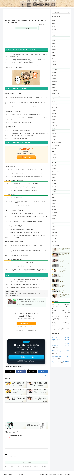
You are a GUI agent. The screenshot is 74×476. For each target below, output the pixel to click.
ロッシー (54, 238)
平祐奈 (53, 122)
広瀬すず (54, 194)
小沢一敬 (54, 67)
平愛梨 (53, 119)
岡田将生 (54, 61)
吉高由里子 (54, 235)
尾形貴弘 (54, 58)
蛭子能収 (54, 49)
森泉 (53, 221)
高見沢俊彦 (54, 125)
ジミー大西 (54, 104)
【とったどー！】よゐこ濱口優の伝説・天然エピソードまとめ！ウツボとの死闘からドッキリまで (60, 324)
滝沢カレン (54, 128)
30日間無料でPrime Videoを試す (26, 357)
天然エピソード (21, 366)
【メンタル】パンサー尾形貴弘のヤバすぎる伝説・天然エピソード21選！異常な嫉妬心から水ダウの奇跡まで (60, 318)
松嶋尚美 (54, 203)
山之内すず (54, 232)
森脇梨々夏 (54, 224)
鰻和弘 (53, 43)
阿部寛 (53, 40)
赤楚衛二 (54, 29)
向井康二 (54, 215)
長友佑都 (54, 151)
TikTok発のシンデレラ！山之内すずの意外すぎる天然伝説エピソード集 (60, 329)
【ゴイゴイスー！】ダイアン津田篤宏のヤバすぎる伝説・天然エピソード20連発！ (60, 306)
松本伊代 (54, 209)
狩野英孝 (54, 72)
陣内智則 (54, 116)
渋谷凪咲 (54, 99)
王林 (53, 52)
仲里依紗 (54, 157)
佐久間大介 (54, 90)
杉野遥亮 (54, 110)
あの (53, 37)
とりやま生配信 (55, 145)
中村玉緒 (54, 154)
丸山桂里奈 (54, 212)
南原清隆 (54, 160)
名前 (6, 450)
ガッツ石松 (54, 69)
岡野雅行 (54, 64)
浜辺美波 (54, 183)
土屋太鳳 (54, 133)
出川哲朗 (54, 136)
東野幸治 (54, 186)
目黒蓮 (53, 218)
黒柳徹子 (54, 87)
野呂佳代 (54, 168)
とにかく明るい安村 (56, 142)
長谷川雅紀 (54, 177)
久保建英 (54, 84)
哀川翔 (53, 20)
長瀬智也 (54, 148)
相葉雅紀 (54, 23)
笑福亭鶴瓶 (54, 107)
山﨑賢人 (54, 229)
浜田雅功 (54, 180)
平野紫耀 (54, 192)
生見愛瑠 (54, 165)
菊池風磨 (54, 78)
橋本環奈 (54, 174)
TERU (53, 139)
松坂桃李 (54, 200)
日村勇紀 (54, 189)
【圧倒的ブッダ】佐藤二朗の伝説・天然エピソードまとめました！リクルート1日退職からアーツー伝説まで (61, 312)
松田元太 (54, 206)
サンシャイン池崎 (56, 96)
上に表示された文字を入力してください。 (14, 456)
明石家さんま (55, 26)
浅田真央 (54, 32)
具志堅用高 (7, 366)
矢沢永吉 (54, 226)
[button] (69, 12)
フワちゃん (54, 197)
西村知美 (54, 162)
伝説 (11, 366)
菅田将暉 (54, 113)
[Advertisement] (26, 13)
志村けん (54, 101)
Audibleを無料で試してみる (26, 323)
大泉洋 (53, 55)
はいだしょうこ (55, 171)
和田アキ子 (54, 241)
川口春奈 (54, 75)
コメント (7, 437)
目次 (25, 28)
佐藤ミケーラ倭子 (56, 93)
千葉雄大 (54, 130)
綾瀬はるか (54, 35)
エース (53, 46)
